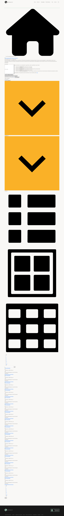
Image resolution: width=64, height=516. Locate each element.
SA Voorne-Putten (9, 77)
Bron (10, 75)
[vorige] (6, 354)
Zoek (5, 74)
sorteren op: (6, 79)
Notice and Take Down (29, 514)
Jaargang (15, 75)
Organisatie (7, 75)
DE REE (13, 514)
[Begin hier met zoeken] (32, 32)
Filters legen (17, 77)
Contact (42, 514)
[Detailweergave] (32, 218)
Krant (12, 75)
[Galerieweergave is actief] (32, 272)
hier (37, 72)
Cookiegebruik (35, 514)
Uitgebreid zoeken (10, 74)
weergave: (6, 190)
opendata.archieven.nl (8, 514)
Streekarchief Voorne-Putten (9, 374)
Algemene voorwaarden (19, 514)
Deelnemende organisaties (56, 510)
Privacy (24, 514)
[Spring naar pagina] (14, 367)
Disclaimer (39, 514)
